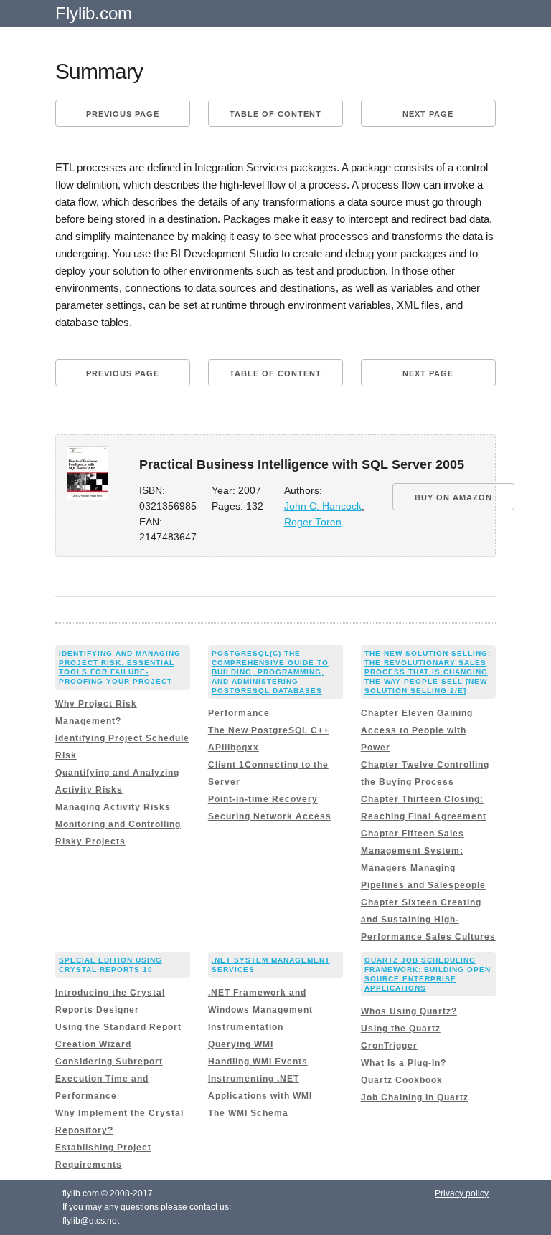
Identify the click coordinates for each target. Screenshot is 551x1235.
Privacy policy (462, 1193)
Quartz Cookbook (402, 1080)
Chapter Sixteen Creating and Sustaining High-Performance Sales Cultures (428, 919)
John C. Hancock (323, 506)
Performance (239, 713)
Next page (427, 114)
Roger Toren (313, 522)
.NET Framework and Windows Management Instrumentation (260, 1010)
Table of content (275, 114)
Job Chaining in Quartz (414, 1097)
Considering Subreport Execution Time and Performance (109, 1079)
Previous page (122, 114)
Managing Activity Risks (113, 807)
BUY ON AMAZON (453, 497)
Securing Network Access (269, 816)
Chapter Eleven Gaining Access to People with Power (417, 730)
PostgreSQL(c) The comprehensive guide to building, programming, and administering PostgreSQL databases (270, 672)
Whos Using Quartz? (409, 1011)
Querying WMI (240, 1044)
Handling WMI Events (258, 1062)
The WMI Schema (248, 1113)
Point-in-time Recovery (263, 799)
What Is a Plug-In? (403, 1063)
